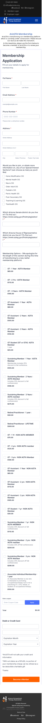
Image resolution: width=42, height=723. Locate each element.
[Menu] (37, 20)
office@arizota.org (12, 5)
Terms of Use (21, 712)
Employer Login (12, 14)
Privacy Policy (21, 718)
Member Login (12, 11)
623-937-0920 (12, 2)
